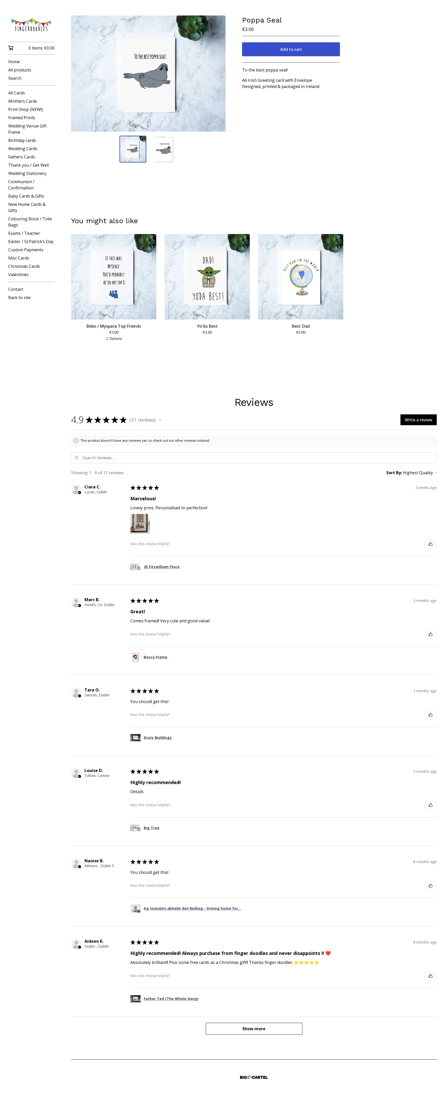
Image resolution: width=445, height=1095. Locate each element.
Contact (15, 289)
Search (14, 78)
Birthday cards (22, 140)
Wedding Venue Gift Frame (27, 129)
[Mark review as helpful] (430, 544)
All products (19, 70)
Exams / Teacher (24, 233)
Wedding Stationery (27, 173)
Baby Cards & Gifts (26, 196)
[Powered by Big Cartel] (254, 1077)
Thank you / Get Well (28, 165)
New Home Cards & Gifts (27, 207)
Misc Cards (18, 258)
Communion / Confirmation (21, 185)
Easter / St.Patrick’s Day (31, 241)
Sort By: (394, 473)
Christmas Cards (24, 266)
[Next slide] (218, 73)
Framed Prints (21, 117)
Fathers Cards (21, 157)
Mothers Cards (22, 101)
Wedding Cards (22, 148)
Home (14, 62)
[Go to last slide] (78, 73)
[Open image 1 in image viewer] (148, 73)
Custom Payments (25, 250)
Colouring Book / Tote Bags (30, 222)
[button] (160, 420)
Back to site (19, 297)
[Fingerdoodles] (31, 24)
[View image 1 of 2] (132, 149)
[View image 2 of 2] (163, 149)
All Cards (16, 93)
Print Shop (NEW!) (25, 109)
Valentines (18, 274)
